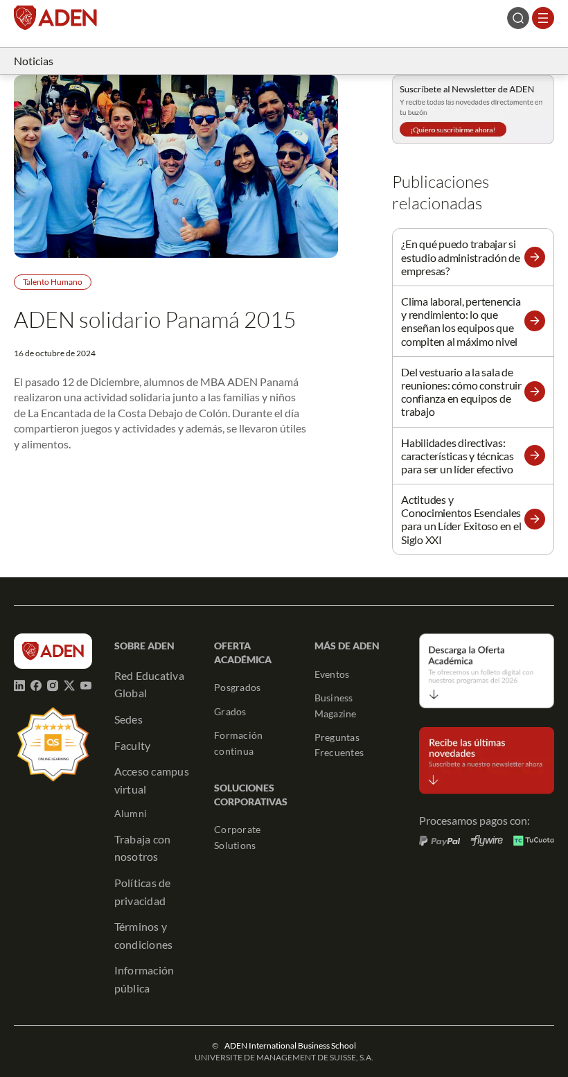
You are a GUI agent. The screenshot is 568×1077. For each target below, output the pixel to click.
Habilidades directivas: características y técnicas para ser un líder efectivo (457, 455)
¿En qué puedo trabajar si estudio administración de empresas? (460, 257)
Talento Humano (52, 282)
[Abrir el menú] (543, 18)
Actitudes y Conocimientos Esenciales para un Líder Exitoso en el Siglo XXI (461, 519)
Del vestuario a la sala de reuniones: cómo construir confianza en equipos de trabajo (461, 392)
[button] (534, 257)
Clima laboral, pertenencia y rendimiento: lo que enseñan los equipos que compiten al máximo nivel (461, 321)
